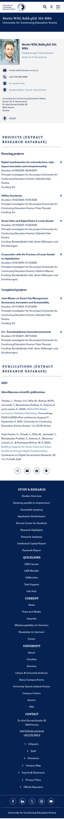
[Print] (37, 471)
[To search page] (45, 7)
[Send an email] (27, 471)
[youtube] (51, 801)
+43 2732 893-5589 (18, 76)
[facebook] (13, 801)
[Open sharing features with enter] (18, 471)
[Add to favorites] (46, 471)
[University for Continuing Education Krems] (14, 7)
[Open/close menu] (58, 7)
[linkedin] (22, 801)
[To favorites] (51, 7)
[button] (32, 118)
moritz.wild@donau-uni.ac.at (23, 70)
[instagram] (41, 801)
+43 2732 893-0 (32, 735)
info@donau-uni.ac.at (32, 730)
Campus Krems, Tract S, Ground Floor (28, 90)
